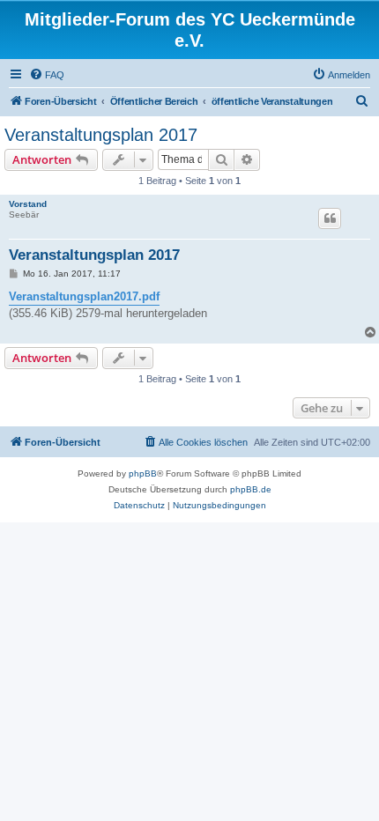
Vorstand (28, 204)
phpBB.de (250, 489)
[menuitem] (46, 74)
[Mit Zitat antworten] (329, 218)
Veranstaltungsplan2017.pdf (84, 296)
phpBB (143, 473)
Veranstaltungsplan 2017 (100, 134)
